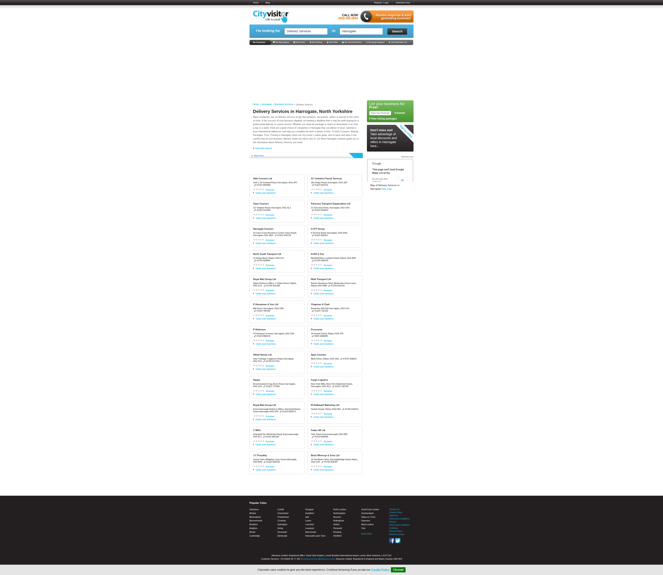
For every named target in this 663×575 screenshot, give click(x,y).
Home (256, 3)
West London (367, 524)
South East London (370, 509)
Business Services (284, 104)
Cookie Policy (380, 569)
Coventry (281, 520)
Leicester (309, 524)
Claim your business (266, 193)
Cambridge (254, 536)
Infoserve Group (396, 534)
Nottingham (338, 520)
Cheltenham (283, 517)
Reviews (270, 190)
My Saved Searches (353, 42)
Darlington (282, 524)
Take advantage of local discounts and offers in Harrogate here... (383, 138)
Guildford (309, 513)
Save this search (263, 148)
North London (339, 509)
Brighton (253, 528)
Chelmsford (282, 513)
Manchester (310, 532)
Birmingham (255, 517)
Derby (280, 528)
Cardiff (280, 509)
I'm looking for (268, 31)
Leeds (308, 520)
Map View (258, 155)
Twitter (397, 540)
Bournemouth (255, 520)
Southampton (367, 513)
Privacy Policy (395, 531)
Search (397, 31)
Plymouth (337, 528)
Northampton (339, 513)
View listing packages (384, 118)
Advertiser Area (403, 3)
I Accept (398, 569)
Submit (400, 113)
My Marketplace (282, 42)
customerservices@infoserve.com (318, 559)
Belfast (252, 513)
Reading (337, 532)
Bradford (253, 524)
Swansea (365, 520)
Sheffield (337, 536)
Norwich (337, 517)
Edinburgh (282, 536)
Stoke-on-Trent (368, 517)
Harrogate (267, 104)
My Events (300, 42)
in (333, 31)
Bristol (252, 532)
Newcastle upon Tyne (315, 536)
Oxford (336, 524)
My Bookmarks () (399, 42)
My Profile (333, 42)
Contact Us (394, 509)
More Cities (366, 534)
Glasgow (309, 509)
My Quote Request (376, 42)
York (363, 528)
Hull (307, 517)
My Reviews (317, 42)
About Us (393, 515)
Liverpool (309, 528)
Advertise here (407, 157)
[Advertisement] (331, 73)
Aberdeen (254, 509)
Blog (268, 3)
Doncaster (282, 532)
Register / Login (381, 3)
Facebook (391, 540)
